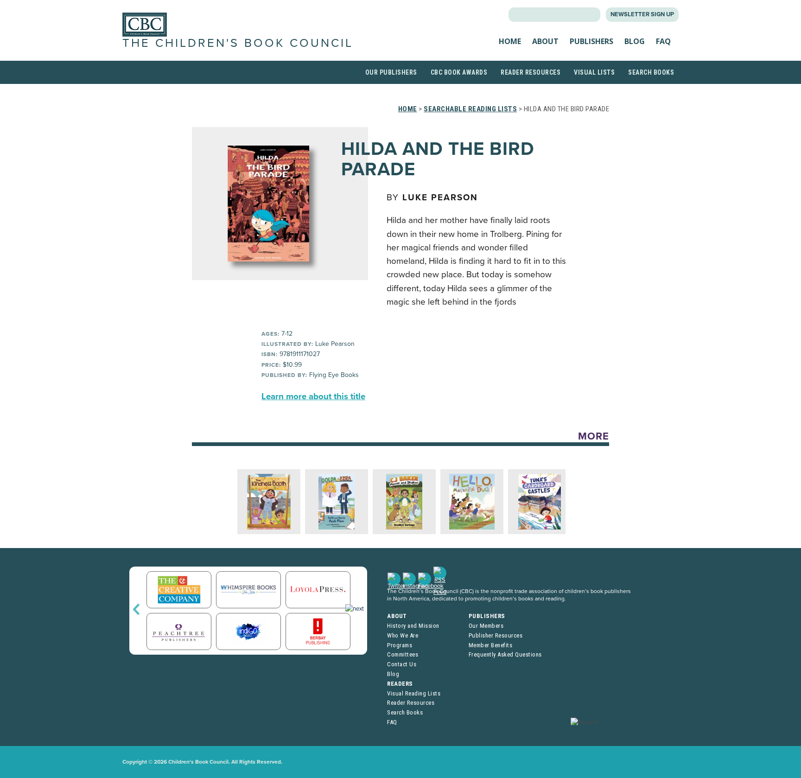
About (545, 41)
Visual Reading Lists (413, 693)
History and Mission (413, 625)
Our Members (486, 625)
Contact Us (401, 664)
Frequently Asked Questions (505, 654)
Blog (634, 41)
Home (510, 41)
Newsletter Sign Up (642, 14)
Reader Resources (530, 72)
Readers (400, 683)
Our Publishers (391, 72)
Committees (402, 654)
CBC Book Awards (459, 72)
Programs (399, 645)
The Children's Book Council (237, 43)
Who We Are (402, 635)
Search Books (651, 72)
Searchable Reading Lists (470, 109)
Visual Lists (594, 72)
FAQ (663, 41)
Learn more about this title (313, 396)
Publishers (591, 41)
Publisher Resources (496, 635)
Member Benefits (491, 645)
